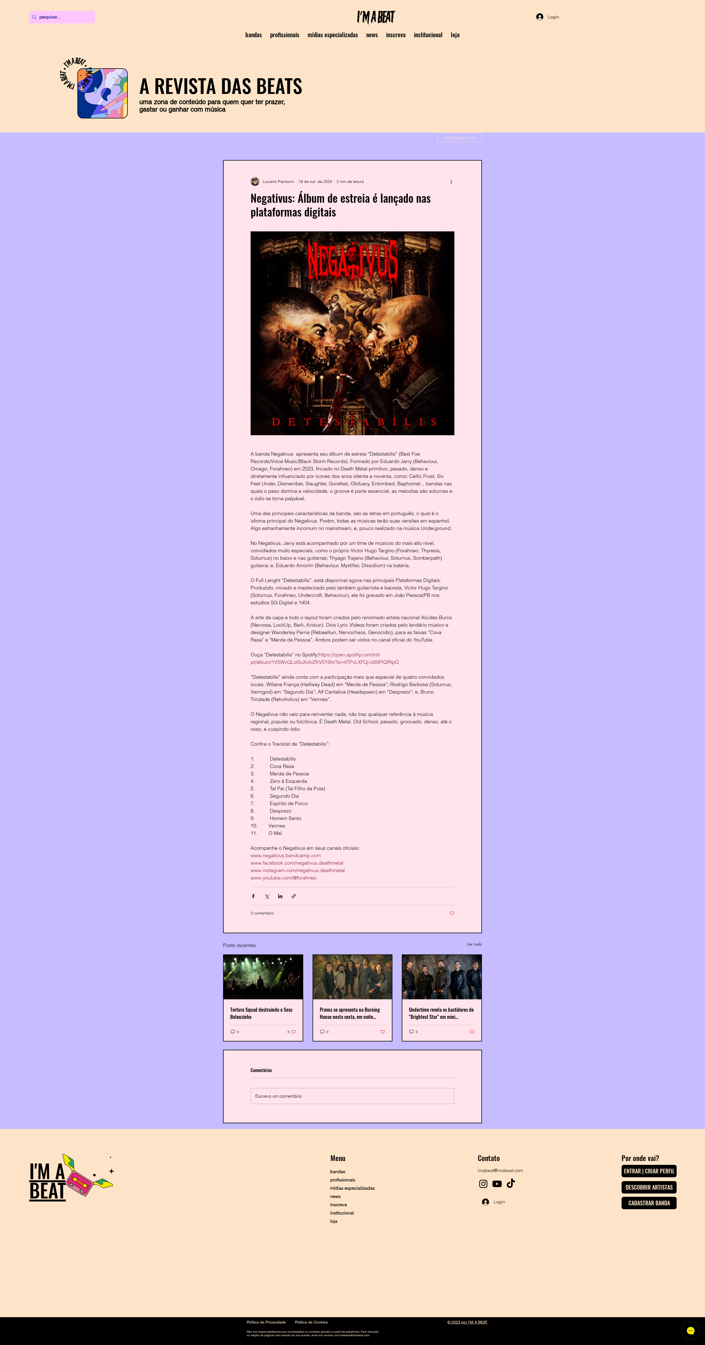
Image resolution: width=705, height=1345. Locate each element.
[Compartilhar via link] (293, 896)
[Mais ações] (451, 181)
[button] (396, 34)
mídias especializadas (349, 1188)
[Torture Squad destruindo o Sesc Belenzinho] (263, 977)
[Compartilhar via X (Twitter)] (266, 896)
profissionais (342, 1179)
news (335, 1196)
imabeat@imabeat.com (500, 1170)
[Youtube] (497, 1183)
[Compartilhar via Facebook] (253, 896)
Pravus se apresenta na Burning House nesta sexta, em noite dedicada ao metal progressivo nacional (350, 1013)
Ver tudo (474, 944)
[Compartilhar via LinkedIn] (280, 896)
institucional (342, 1213)
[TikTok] (510, 1183)
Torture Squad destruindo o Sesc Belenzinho (261, 1013)
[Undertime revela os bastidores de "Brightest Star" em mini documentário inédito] (441, 977)
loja (333, 1221)
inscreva (338, 1204)
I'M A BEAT (47, 1180)
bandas (337, 1171)
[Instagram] (483, 1183)
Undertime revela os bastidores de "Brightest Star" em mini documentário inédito (441, 1013)
